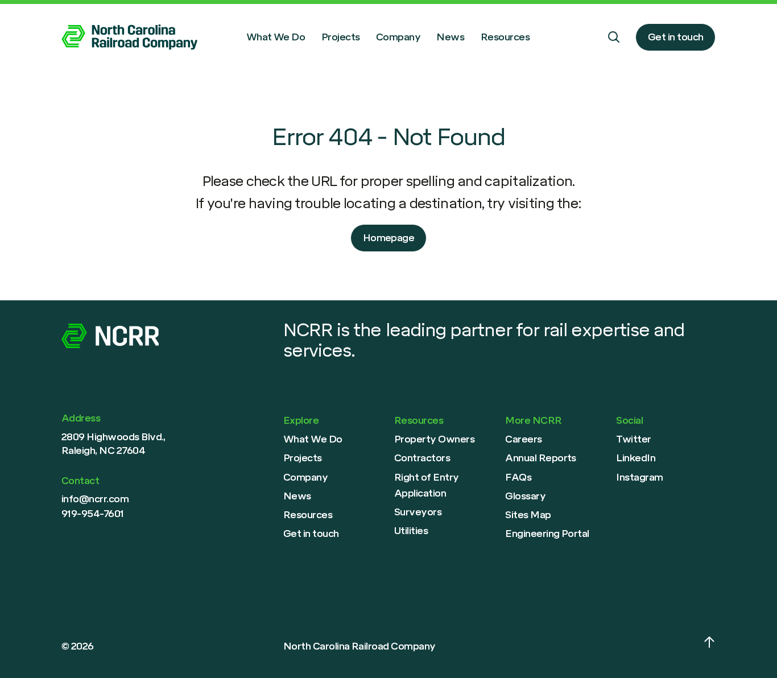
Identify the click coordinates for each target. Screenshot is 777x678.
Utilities (411, 530)
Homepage (389, 237)
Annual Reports (540, 458)
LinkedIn (635, 458)
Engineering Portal (547, 533)
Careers (523, 439)
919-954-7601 (92, 513)
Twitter (633, 439)
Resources (505, 37)
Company (398, 37)
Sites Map (528, 514)
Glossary (525, 496)
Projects (340, 37)
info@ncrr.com (95, 499)
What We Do (275, 37)
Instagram (639, 477)
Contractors (422, 458)
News (450, 37)
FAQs (518, 477)
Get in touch (676, 37)
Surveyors (417, 512)
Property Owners (434, 439)
